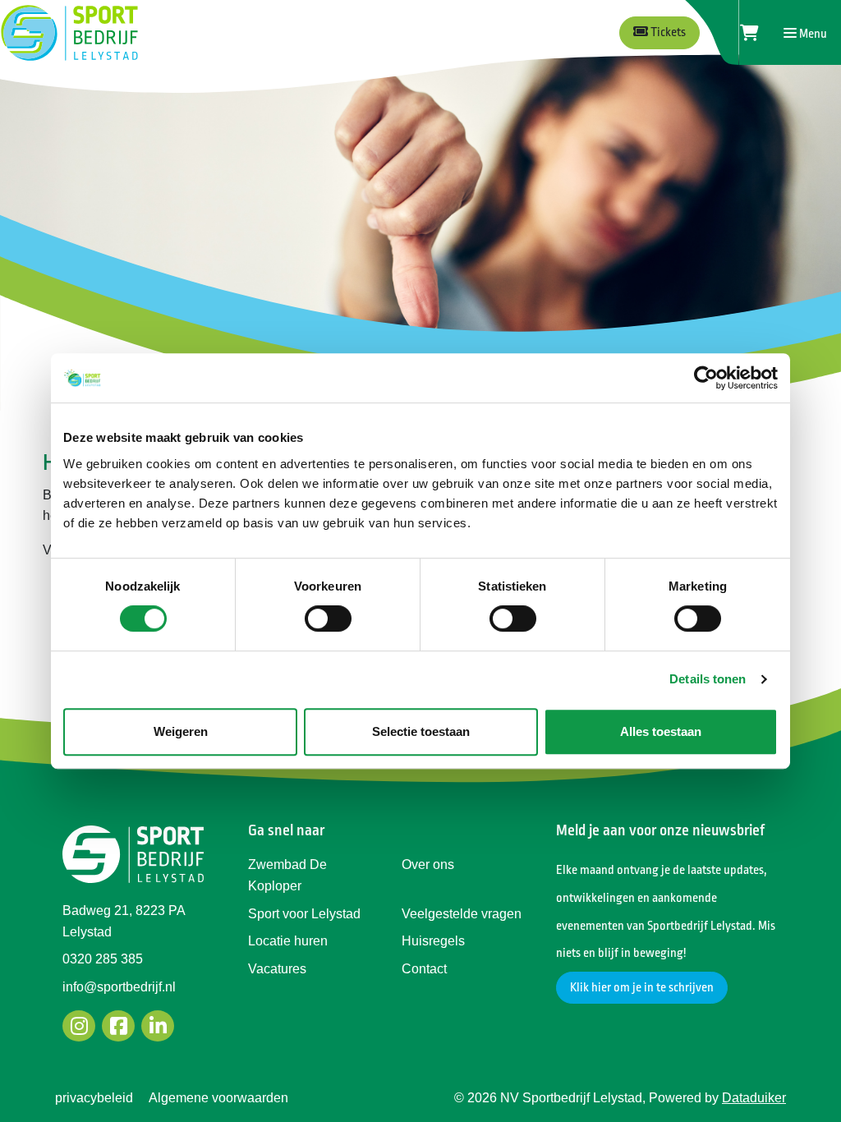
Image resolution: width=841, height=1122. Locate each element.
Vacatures (277, 969)
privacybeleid (94, 1098)
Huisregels (433, 941)
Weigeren (181, 731)
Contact (424, 969)
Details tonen (707, 679)
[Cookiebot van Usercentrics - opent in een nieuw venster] (706, 378)
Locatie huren (288, 941)
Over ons (428, 864)
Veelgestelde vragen (462, 914)
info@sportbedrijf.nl (119, 987)
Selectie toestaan (421, 731)
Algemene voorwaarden (218, 1098)
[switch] (328, 618)
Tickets (667, 32)
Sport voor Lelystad (304, 914)
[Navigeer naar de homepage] (69, 33)
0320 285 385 (102, 959)
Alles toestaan (660, 731)
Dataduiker (754, 1098)
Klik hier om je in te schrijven (642, 988)
